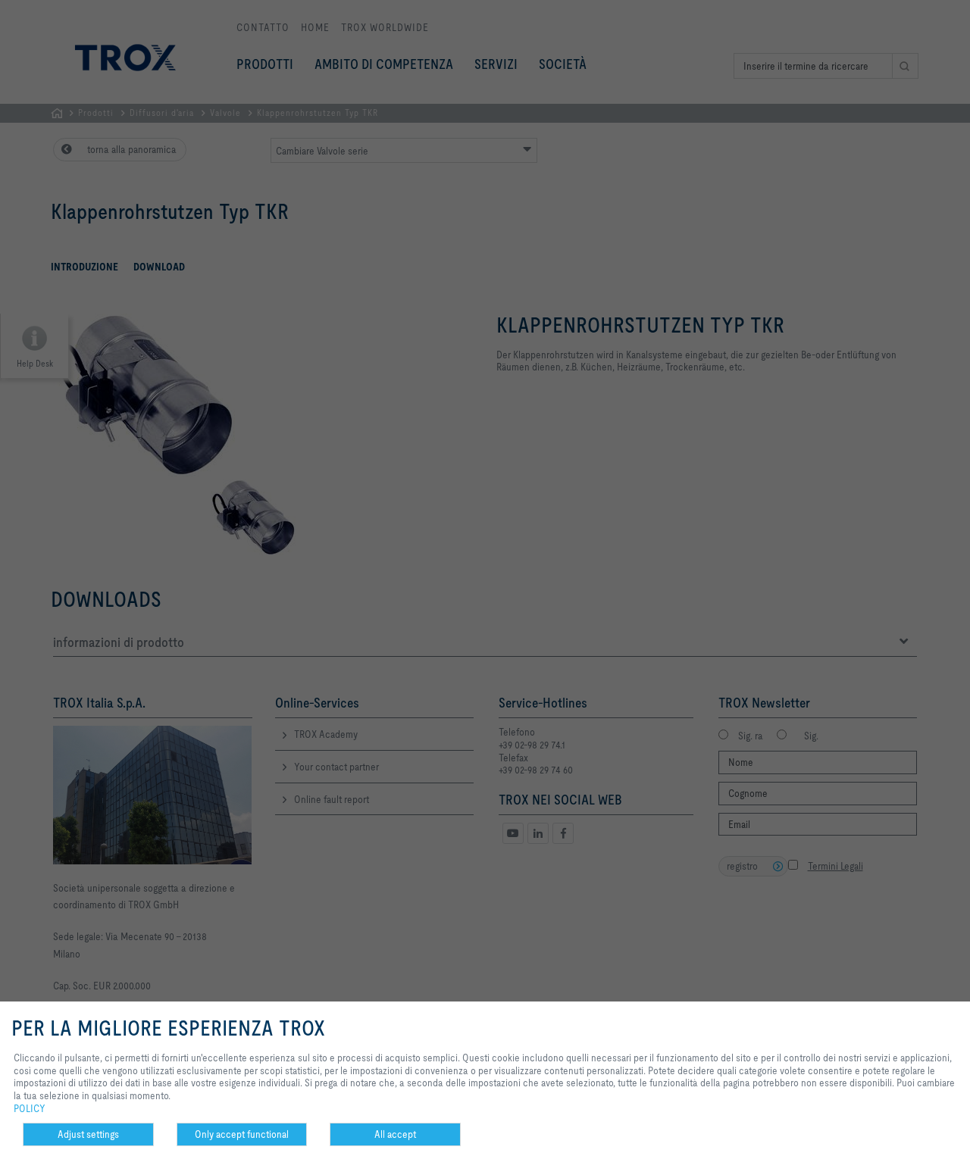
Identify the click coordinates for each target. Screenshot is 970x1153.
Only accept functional (242, 1134)
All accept (395, 1134)
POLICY (29, 1108)
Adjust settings (88, 1134)
